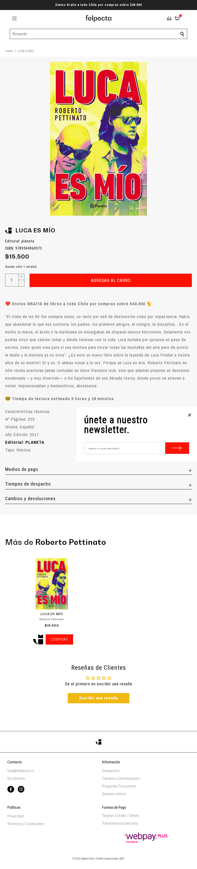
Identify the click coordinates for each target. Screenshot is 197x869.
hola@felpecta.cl (20, 770)
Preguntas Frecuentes (119, 786)
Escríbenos (16, 778)
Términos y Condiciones (25, 824)
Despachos (111, 770)
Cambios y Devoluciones (121, 778)
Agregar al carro (111, 280)
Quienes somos (114, 794)
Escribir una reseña (98, 698)
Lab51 (122, 858)
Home (9, 51)
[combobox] (98, 34)
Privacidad (15, 816)
